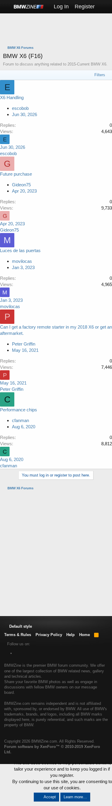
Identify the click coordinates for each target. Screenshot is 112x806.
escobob (20, 108)
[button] (6, 7)
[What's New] (103, 7)
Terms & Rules (17, 634)
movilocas (22, 261)
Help (70, 634)
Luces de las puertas (20, 250)
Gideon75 (21, 184)
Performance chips (18, 409)
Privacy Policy (49, 634)
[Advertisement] (57, 30)
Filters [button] (99, 75)
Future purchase (16, 173)
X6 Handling (12, 97)
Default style (20, 626)
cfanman (20, 420)
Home (84, 634)
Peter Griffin (23, 343)
